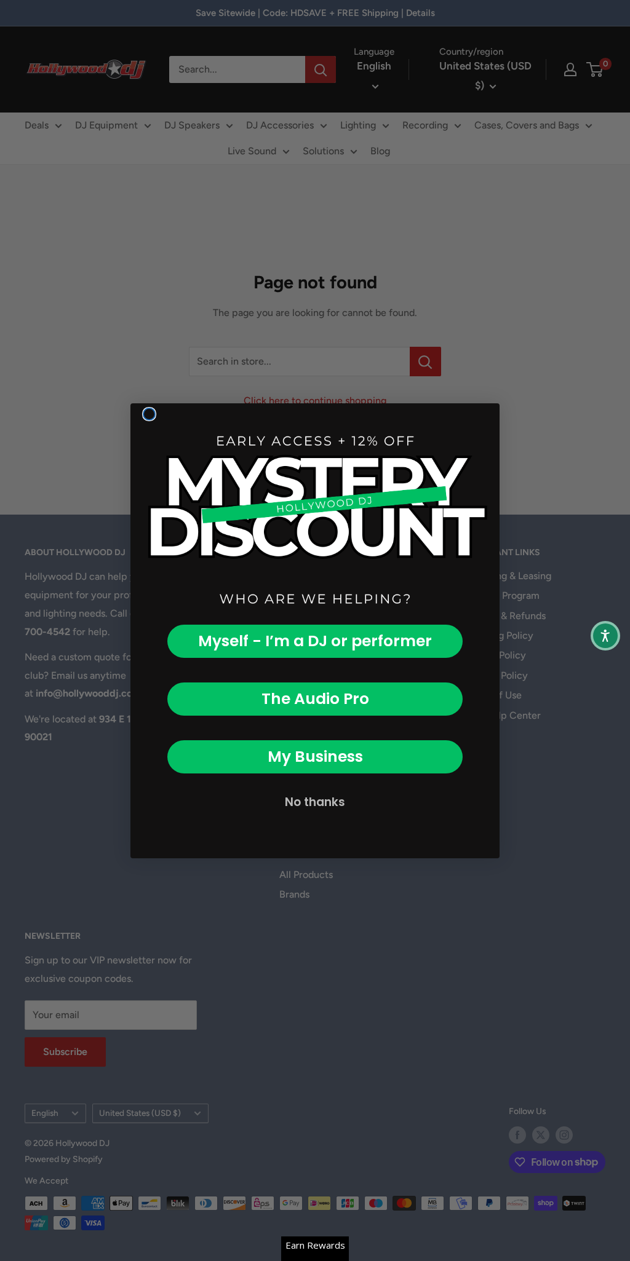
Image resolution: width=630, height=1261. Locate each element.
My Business (315, 756)
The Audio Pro (315, 699)
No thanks (315, 802)
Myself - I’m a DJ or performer (315, 641)
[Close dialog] (149, 414)
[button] (605, 635)
